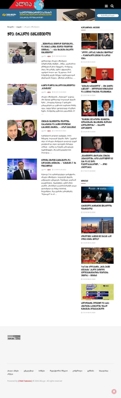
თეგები (19, 27)
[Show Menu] (106, 6)
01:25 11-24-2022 (59, 92)
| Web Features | (25, 381)
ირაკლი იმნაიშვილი (31, 27)
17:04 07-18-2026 (88, 171)
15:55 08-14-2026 (88, 95)
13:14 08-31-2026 (88, 312)
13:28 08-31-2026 (88, 243)
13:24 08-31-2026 (88, 279)
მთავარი (10, 27)
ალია (49, 56)
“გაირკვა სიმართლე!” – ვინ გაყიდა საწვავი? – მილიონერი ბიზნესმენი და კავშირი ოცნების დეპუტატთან (97, 89)
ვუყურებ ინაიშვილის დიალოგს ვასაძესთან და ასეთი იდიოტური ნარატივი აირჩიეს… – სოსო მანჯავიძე (58, 124)
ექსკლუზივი (29, 371)
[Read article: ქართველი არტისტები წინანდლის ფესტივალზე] (97, 195)
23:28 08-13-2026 (88, 131)
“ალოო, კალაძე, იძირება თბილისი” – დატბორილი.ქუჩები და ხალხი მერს (97, 55)
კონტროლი (77, 371)
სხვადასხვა (103, 371)
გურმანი (90, 371)
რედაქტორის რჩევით (59, 371)
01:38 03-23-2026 (59, 56)
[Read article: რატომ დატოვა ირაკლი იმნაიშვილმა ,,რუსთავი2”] (22, 94)
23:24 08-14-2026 (88, 62)
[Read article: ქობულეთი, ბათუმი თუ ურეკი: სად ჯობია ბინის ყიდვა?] (97, 225)
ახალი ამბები (88, 47)
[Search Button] (112, 6)
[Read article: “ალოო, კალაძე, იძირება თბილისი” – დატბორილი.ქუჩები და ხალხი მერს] (97, 41)
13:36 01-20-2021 (59, 169)
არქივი (10, 374)
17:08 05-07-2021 (59, 131)
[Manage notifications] (114, 391)
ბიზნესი (42, 371)
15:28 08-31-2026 (88, 212)
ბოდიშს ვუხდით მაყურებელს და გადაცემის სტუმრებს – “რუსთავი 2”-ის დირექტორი (58, 163)
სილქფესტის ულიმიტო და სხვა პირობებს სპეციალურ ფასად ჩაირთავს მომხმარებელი (95, 306)
